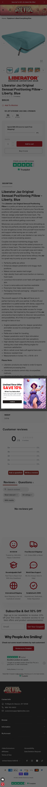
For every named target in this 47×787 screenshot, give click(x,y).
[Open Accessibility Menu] (3, 784)
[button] (3, 779)
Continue (12, 401)
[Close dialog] (44, 380)
